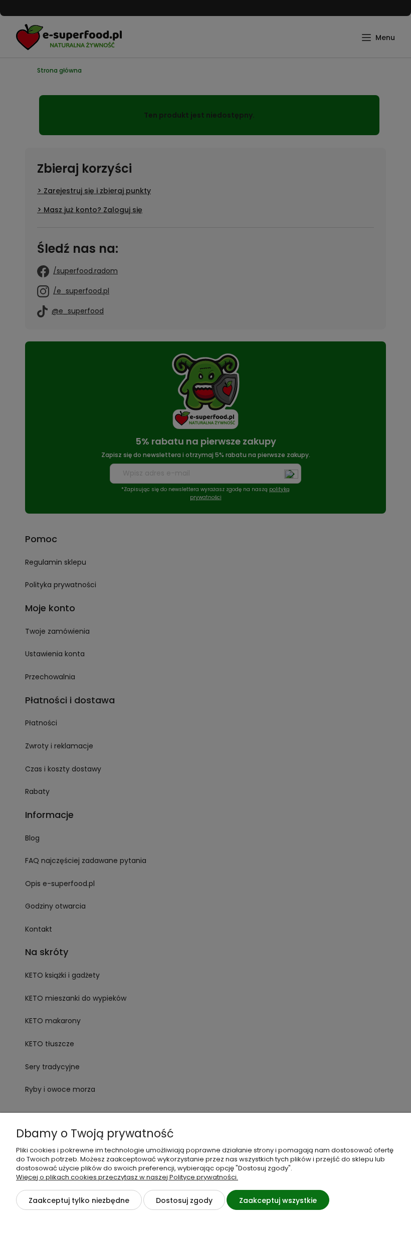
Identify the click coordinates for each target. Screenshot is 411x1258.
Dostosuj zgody (184, 1200)
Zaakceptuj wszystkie (278, 1200)
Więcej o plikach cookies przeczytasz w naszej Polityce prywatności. (127, 1177)
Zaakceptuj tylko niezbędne (79, 1200)
